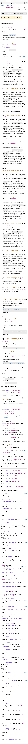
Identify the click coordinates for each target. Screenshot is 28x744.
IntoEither (11, 606)
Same (9, 672)
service (8, 5)
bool (10, 301)
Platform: (3, 1)
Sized (12, 496)
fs (11, 5)
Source (25, 398)
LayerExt (11, 628)
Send (10, 375)
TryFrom (7, 655)
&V (22, 697)
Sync (6, 478)
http (5, 5)
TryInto (12, 686)
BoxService (17, 459)
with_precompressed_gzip (14, 61)
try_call (13, 367)
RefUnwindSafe (9, 473)
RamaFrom (13, 639)
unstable (20, 398)
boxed (5, 459)
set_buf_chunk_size (13, 287)
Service (4, 423)
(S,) (24, 609)
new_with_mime (11, 43)
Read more (21, 395)
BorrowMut (11, 519)
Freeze (7, 470)
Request (10, 370)
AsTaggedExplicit (8, 501)
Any (9, 494)
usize (11, 278)
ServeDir (14, 430)
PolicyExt (11, 633)
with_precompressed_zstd (14, 223)
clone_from (5, 399)
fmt (5, 411)
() (9, 413)
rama (2, 5)
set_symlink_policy (13, 351)
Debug (7, 409)
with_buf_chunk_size (13, 277)
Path (10, 32)
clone (5, 392)
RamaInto (5, 646)
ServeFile (13, 3)
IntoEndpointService (15, 609)
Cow (22, 723)
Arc (22, 706)
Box (5, 568)
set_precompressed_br (13, 142)
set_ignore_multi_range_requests (12, 318)
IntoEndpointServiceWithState (12, 618)
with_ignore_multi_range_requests (13, 299)
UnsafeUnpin (9, 484)
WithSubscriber (13, 739)
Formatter (20, 411)
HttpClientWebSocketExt (10, 586)
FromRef (10, 551)
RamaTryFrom (14, 652)
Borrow (10, 514)
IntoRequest (12, 625)
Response (12, 372)
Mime (7, 44)
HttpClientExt (17, 575)
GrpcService (6, 561)
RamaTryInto (6, 659)
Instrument (11, 598)
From (9, 548)
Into (3, 568)
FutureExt (11, 556)
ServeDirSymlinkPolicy (14, 339)
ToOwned (10, 675)
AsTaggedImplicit (8, 508)
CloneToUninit (12, 542)
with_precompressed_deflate (10, 170)
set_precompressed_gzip (14, 88)
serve (9, 444)
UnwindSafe (8, 486)
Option (15, 734)
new (8, 29)
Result (7, 372)
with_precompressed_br (14, 115)
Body (10, 569)
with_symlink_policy (13, 338)
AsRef (7, 32)
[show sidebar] (1, 2)
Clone (7, 390)
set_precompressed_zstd (14, 250)
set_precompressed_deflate (15, 197)
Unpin (6, 481)
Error (18, 372)
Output (7, 437)
